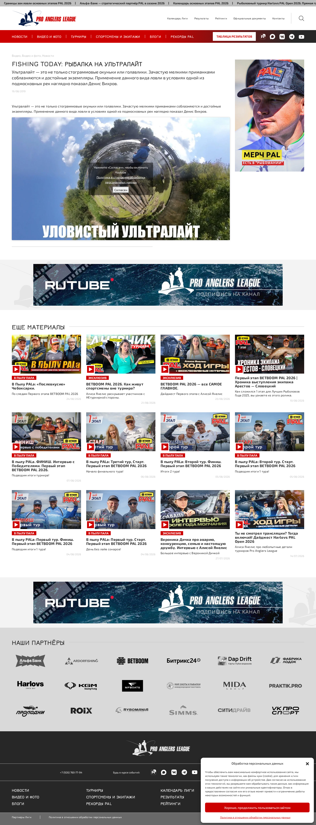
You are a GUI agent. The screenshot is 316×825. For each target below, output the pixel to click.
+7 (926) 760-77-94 (71, 772)
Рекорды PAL (182, 36)
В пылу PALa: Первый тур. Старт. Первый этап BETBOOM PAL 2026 (116, 541)
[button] (307, 763)
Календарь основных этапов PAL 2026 (171, 3)
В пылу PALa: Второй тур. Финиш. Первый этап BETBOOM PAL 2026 (191, 463)
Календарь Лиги (177, 18)
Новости (19, 36)
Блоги (155, 36)
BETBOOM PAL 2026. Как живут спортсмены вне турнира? (114, 386)
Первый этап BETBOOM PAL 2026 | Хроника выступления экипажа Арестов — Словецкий (266, 381)
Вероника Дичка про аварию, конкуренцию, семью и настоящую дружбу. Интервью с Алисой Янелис (194, 543)
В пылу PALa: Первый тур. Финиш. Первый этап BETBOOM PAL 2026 (43, 541)
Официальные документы (249, 18)
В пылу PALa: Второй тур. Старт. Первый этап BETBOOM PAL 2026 (265, 463)
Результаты (201, 18)
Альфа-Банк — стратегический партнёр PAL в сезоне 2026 (92, 3)
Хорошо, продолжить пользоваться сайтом (257, 807)
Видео (16, 56)
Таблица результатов (234, 36)
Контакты (278, 18)
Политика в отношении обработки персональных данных (255, 817)
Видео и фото (49, 36)
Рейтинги (221, 18)
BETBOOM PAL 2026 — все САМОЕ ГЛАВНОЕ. (191, 386)
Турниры (78, 36)
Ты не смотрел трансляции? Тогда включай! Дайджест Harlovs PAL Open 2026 (266, 537)
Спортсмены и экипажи (118, 36)
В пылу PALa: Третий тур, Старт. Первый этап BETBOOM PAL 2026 (116, 463)
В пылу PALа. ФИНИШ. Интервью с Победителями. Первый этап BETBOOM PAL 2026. (43, 465)
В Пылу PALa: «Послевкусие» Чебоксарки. (38, 386)
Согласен (120, 190)
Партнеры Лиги (21, 817)
